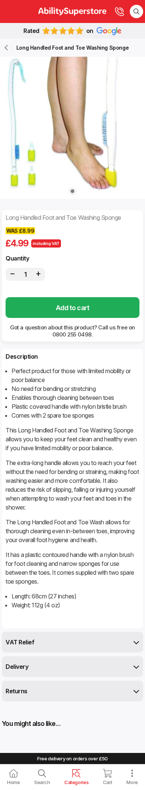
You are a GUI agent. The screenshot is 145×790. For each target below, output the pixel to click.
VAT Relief (20, 642)
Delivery (17, 666)
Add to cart (72, 308)
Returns (17, 691)
